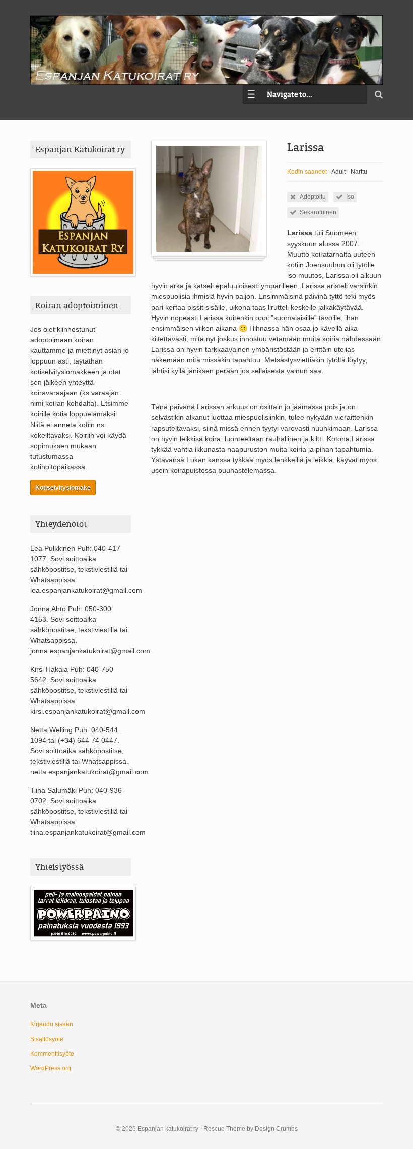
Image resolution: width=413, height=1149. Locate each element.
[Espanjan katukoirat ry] (206, 50)
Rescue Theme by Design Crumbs (250, 1128)
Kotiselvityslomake (63, 487)
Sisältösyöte (46, 1039)
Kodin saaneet (307, 171)
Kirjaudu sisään (51, 1024)
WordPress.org (50, 1068)
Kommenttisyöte (52, 1053)
